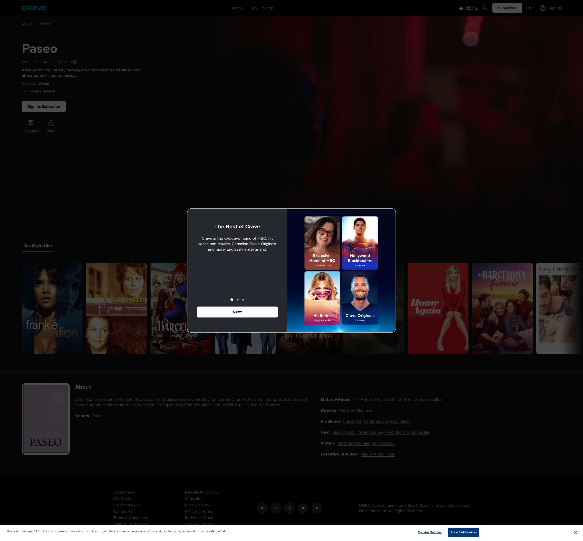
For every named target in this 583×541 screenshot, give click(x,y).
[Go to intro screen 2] (238, 300)
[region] (291, 533)
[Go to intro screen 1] (231, 299)
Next (237, 312)
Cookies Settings (430, 532)
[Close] (576, 532)
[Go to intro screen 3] (243, 300)
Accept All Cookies (463, 532)
